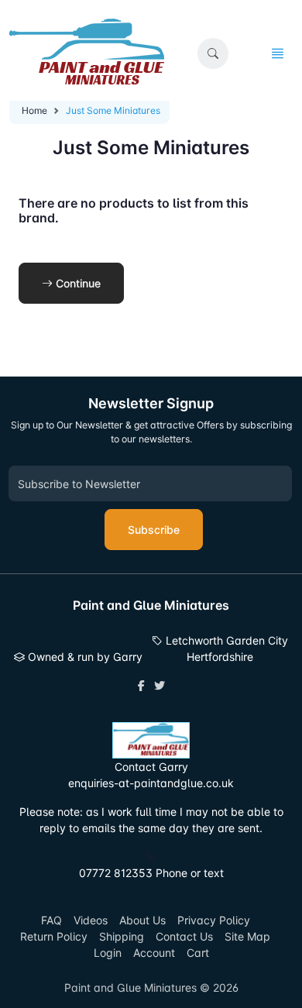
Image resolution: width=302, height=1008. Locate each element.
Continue (77, 283)
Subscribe (154, 529)
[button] (212, 53)
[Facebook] (141, 685)
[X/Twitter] (159, 685)
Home (34, 110)
